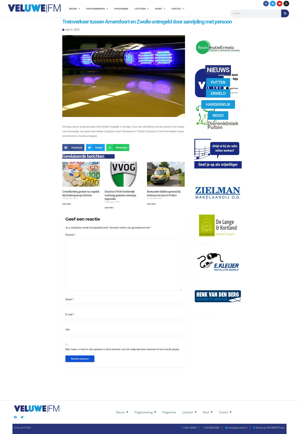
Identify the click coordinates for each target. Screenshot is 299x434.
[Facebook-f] (266, 3)
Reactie (70, 234)
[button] (73, 147)
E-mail (69, 314)
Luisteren (140, 8)
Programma (121, 8)
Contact (176, 8)
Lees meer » (67, 204)
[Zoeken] (285, 13)
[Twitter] (272, 3)
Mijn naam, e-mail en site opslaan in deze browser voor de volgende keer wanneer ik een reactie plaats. (122, 349)
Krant (158, 8)
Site (67, 329)
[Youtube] (279, 3)
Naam (69, 299)
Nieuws (73, 8)
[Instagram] (286, 3)
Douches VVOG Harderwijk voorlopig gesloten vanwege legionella (120, 195)
